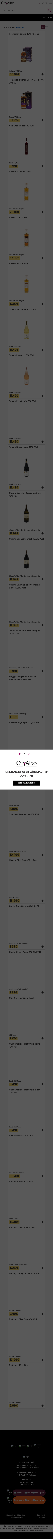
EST (23, 754)
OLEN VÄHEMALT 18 (26, 783)
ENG (32, 754)
